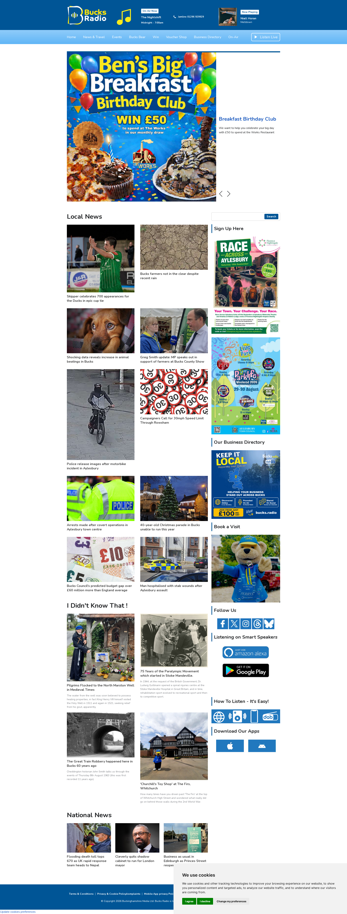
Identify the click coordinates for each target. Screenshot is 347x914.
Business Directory (207, 37)
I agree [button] (189, 901)
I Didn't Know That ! (97, 605)
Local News (84, 216)
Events (117, 37)
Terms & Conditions (81, 894)
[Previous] (220, 194)
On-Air (233, 37)
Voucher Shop (176, 37)
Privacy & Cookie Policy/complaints (118, 894)
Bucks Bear (137, 37)
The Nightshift (151, 17)
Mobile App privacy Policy (160, 894)
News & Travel (94, 37)
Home (71, 37)
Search (271, 217)
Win (156, 37)
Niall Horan (248, 18)
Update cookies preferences (18, 912)
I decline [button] (205, 901)
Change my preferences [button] (231, 901)
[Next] (228, 194)
